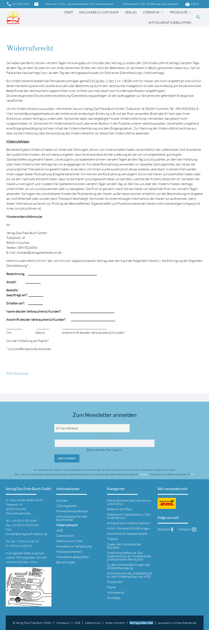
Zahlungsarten (66, 506)
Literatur (153, 12)
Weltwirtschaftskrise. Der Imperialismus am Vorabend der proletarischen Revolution (129, 556)
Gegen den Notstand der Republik (124, 546)
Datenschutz (65, 536)
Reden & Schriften (119, 509)
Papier (111, 587)
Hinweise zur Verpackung (74, 546)
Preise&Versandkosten (72, 511)
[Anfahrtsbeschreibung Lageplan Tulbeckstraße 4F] (28, 604)
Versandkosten (80, 4)
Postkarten (115, 582)
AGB (59, 530)
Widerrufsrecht (115, 622)
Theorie (112, 539)
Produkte (181, 12)
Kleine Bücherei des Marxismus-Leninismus (129, 502)
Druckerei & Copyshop (99, 12)
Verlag (131, 12)
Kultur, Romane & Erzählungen (128, 528)
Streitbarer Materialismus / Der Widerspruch (129, 516)
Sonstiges (113, 598)
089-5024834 (18, 4)
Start (68, 12)
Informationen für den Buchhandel (71, 518)
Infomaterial (115, 592)
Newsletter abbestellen (72, 557)
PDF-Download (17, 373)
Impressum (63, 622)
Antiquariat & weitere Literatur (128, 523)
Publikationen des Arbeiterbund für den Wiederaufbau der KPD (129, 575)
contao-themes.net (184, 622)
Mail (19, 562)
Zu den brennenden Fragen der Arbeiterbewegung (128, 566)
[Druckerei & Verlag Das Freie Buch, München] (13, 17)
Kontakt (62, 500)
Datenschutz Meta (69, 541)
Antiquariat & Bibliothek (170, 22)
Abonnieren (67, 458)
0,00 (192, 4)
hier (192, 474)
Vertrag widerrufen (141, 622)
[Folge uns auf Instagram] (194, 529)
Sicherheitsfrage (104, 437)
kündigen (143, 474)
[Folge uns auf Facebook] (172, 529)
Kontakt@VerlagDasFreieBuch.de (26, 534)
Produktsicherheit (69, 552)
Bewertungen (65, 562)
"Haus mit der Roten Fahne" (26, 500)
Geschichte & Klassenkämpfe (127, 534)
